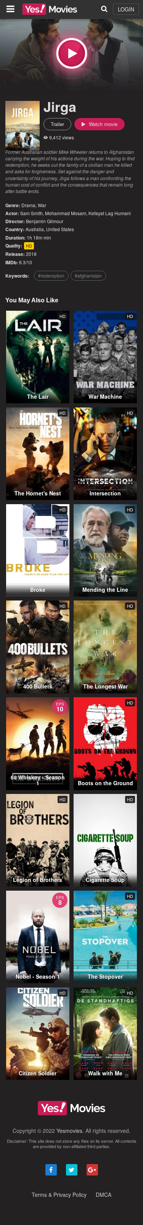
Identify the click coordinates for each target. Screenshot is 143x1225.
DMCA (103, 1194)
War (42, 205)
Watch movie (102, 124)
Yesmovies (69, 1130)
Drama (28, 205)
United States (60, 229)
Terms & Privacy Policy (59, 1194)
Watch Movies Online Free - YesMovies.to (49, 9)
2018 (31, 254)
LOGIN (126, 9)
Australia (35, 229)
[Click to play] (71, 53)
